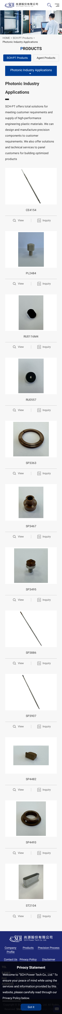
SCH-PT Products (23, 38)
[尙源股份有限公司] (21, 5)
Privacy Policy (28, 959)
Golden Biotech (31, 939)
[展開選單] (57, 5)
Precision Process (48, 947)
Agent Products (46, 57)
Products (28, 947)
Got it (31, 1007)
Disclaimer (48, 959)
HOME (6, 38)
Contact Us (10, 959)
